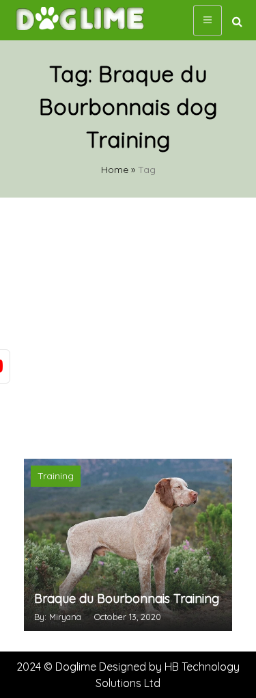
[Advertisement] (128, 326)
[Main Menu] (207, 20)
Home (114, 169)
